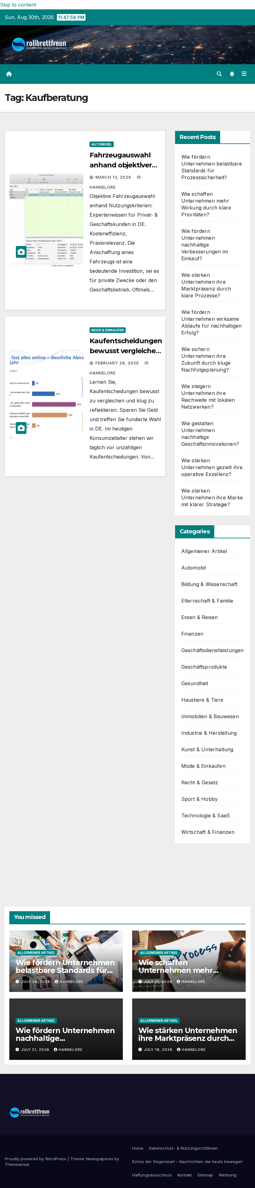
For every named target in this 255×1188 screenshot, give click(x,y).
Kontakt (185, 1174)
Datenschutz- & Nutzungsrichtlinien (183, 1148)
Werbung (227, 1174)
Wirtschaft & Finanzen (207, 832)
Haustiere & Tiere (202, 700)
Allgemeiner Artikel (204, 551)
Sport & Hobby (199, 799)
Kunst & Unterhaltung (207, 749)
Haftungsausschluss (152, 1174)
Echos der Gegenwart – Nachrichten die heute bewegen (187, 1161)
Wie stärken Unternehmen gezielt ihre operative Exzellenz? (212, 467)
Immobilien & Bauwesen (210, 716)
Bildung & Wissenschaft (209, 584)
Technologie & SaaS (205, 815)
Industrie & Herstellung (209, 733)
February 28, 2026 (117, 363)
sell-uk (189, 861)
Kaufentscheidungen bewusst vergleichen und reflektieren (126, 351)
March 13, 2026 (113, 177)
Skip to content (18, 5)
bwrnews (192, 870)
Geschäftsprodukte (204, 667)
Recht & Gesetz (199, 782)
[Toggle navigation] (244, 74)
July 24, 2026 (36, 981)
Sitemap (205, 1174)
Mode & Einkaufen (107, 330)
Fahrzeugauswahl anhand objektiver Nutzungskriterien (121, 165)
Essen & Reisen (199, 617)
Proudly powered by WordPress (36, 1158)
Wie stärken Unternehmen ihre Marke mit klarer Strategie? (212, 497)
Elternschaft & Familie (207, 601)
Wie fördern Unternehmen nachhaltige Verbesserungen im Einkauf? (204, 245)
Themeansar (17, 1164)
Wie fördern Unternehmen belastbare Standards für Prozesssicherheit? (65, 970)
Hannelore (72, 981)
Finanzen (192, 634)
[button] (219, 74)
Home (137, 1148)
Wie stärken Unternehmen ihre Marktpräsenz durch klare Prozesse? (187, 1038)
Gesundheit (194, 683)
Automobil (101, 144)
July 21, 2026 (159, 981)
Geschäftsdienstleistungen (212, 650)
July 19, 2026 (159, 1049)
